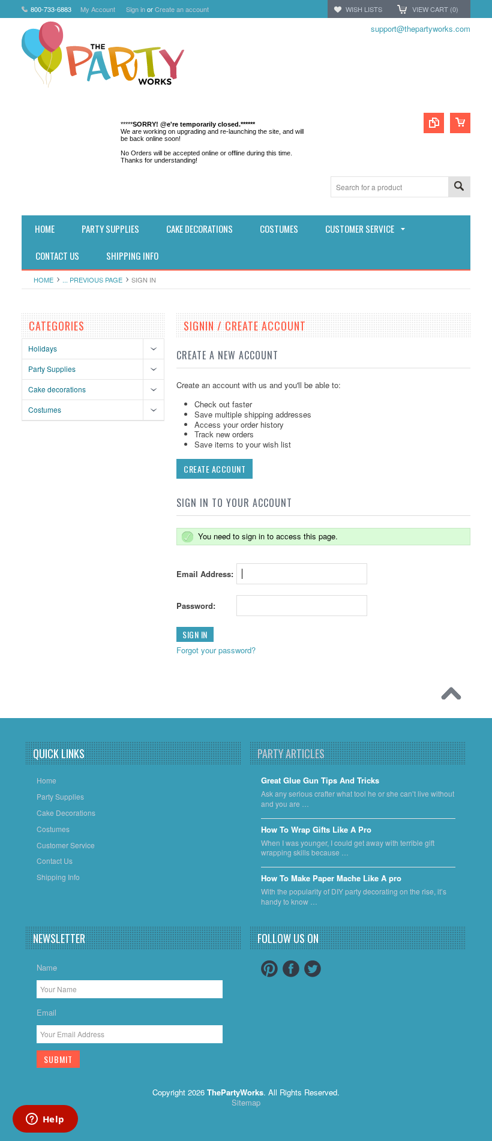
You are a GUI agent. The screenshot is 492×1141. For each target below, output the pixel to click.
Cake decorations (57, 389)
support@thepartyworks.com (420, 28)
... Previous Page (92, 279)
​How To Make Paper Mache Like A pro (331, 878)
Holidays (42, 348)
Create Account (214, 469)
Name (47, 967)
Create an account (182, 9)
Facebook (291, 968)
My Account (97, 9)
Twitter (312, 968)
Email (46, 1012)
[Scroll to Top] (454, 696)
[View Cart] (460, 123)
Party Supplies (52, 369)
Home (43, 279)
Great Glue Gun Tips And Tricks (320, 781)
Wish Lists (364, 9)
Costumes (44, 409)
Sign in (135, 9)
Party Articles (291, 753)
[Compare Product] (434, 123)
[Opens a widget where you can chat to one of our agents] (45, 1120)
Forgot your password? (216, 650)
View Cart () (435, 9)
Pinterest (269, 968)
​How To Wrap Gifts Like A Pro (316, 830)
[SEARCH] (459, 187)
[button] (491, 1140)
